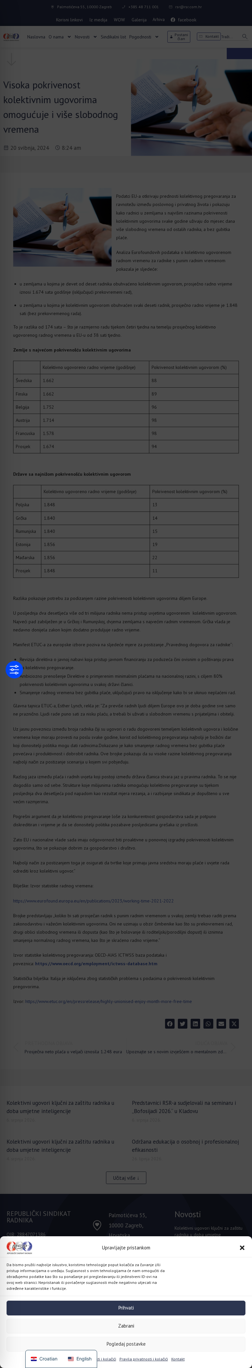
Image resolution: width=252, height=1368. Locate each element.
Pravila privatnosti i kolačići (92, 1359)
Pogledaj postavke (126, 1344)
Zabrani (126, 1326)
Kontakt (178, 1359)
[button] (242, 1247)
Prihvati (126, 1308)
